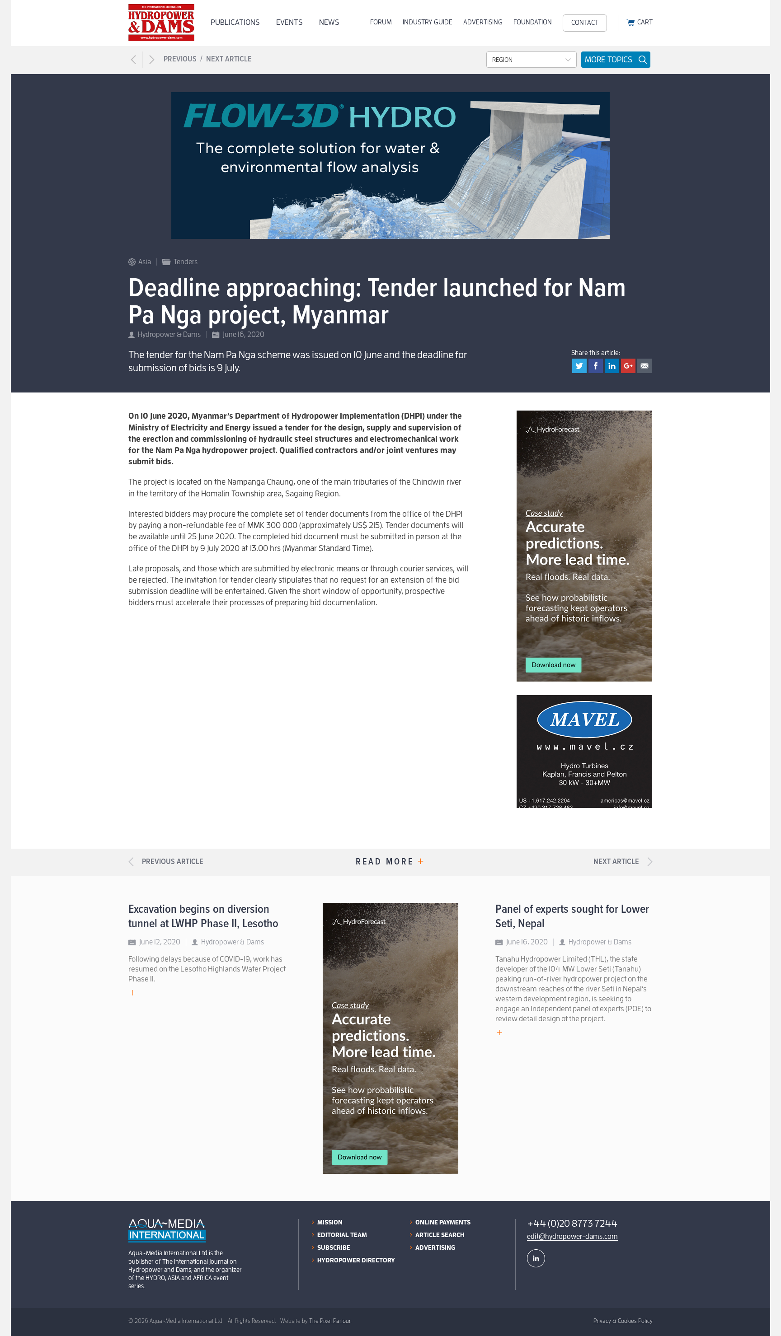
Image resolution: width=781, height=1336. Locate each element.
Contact (584, 22)
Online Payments (442, 1222)
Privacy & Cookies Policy (623, 1321)
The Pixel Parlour (329, 1321)
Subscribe (333, 1247)
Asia (144, 262)
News (329, 22)
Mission (330, 1222)
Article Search (439, 1235)
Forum (381, 22)
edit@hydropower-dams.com (572, 1236)
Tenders (186, 262)
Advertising (483, 22)
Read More (390, 862)
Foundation (532, 22)
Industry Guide (427, 22)
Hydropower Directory (356, 1260)
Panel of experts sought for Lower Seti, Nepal (572, 917)
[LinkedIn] (536, 1258)
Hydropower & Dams (169, 334)
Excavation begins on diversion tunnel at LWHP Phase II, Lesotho (203, 917)
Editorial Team (342, 1235)
